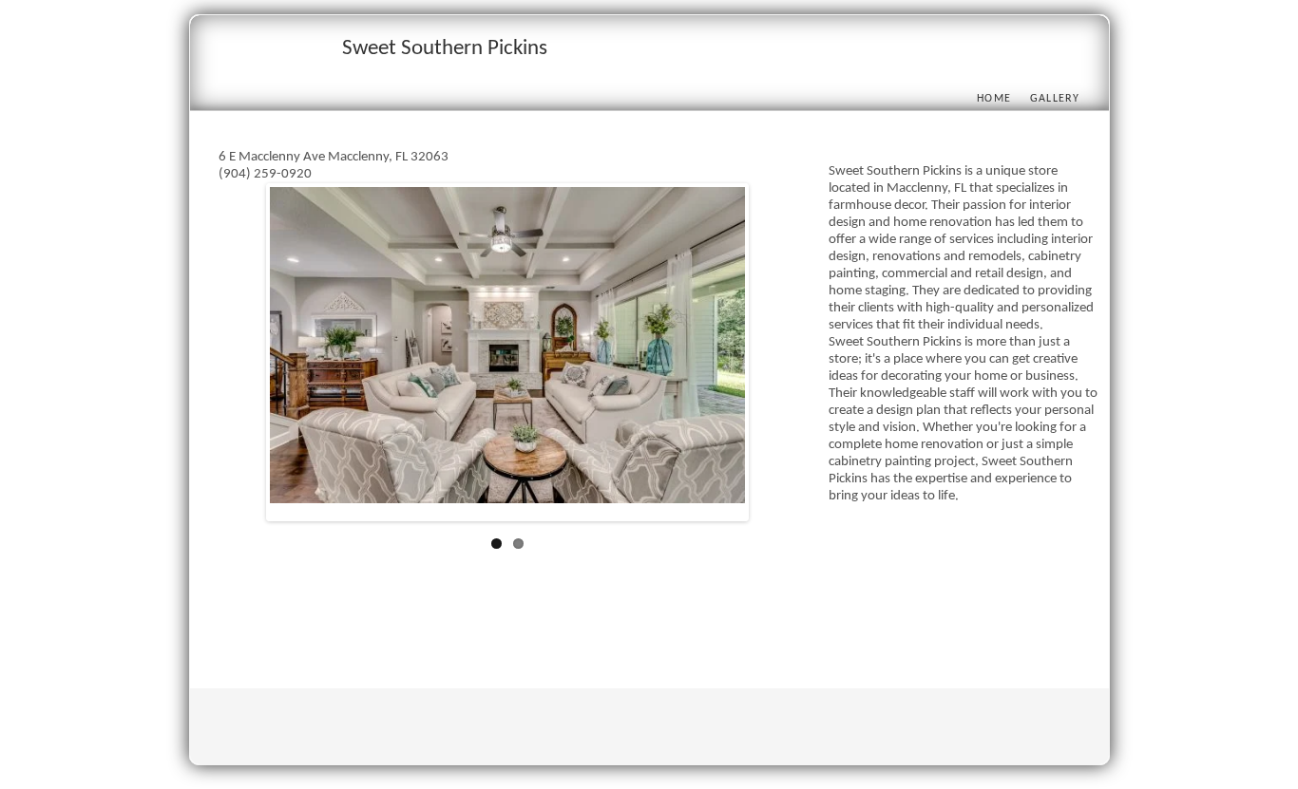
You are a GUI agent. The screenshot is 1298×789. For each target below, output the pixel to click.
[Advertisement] (564, 621)
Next (773, 356)
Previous (241, 356)
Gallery (1055, 98)
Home (994, 98)
